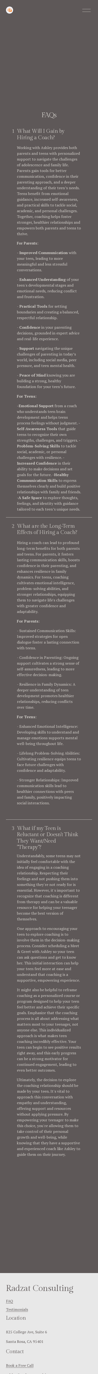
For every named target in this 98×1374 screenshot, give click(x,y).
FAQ (9, 1301)
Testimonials (17, 1309)
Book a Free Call (20, 1365)
